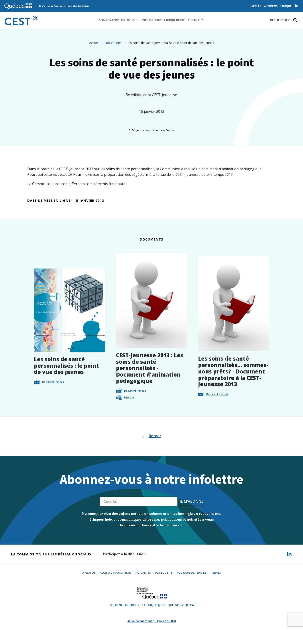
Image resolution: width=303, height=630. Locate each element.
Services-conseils (112, 20)
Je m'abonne (191, 501)
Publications (152, 20)
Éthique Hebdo (175, 20)
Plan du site (163, 573)
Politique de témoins (192, 573)
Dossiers (133, 20)
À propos (271, 6)
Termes (216, 573)
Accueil (256, 6)
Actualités (196, 20)
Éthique (285, 6)
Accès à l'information (115, 573)
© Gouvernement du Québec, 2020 (151, 621)
